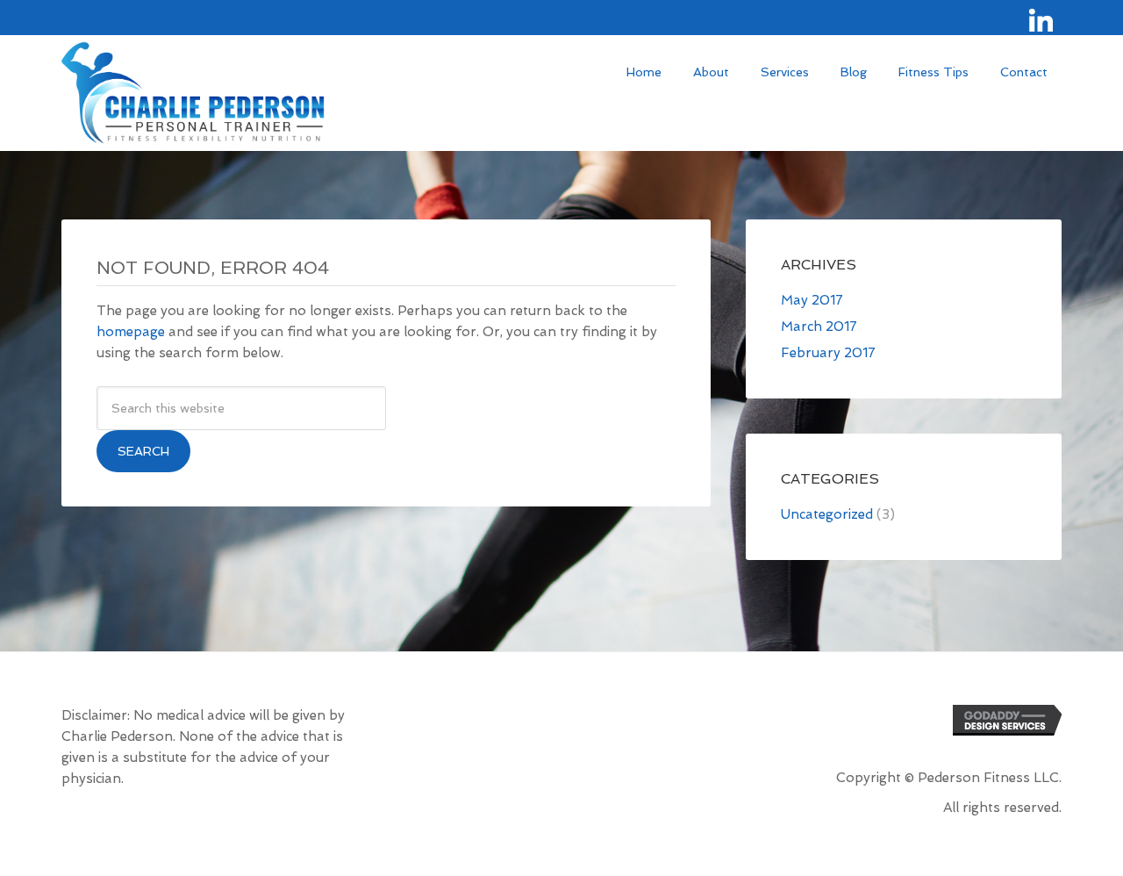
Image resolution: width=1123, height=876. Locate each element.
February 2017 (828, 353)
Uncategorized (827, 514)
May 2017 (812, 300)
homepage (131, 332)
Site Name (193, 96)
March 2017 (819, 326)
